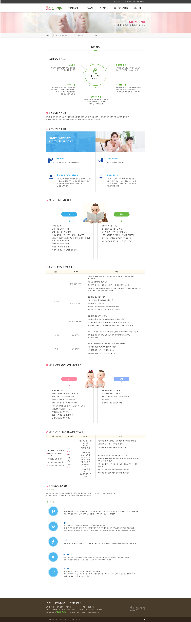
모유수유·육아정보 (61, 35)
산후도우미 (89, 7)
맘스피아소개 (73, 7)
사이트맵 (48, 603)
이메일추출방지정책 (75, 603)
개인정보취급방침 (60, 603)
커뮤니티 (137, 7)
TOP (143, 619)
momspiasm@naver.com (93, 612)
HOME (48, 35)
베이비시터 (104, 7)
